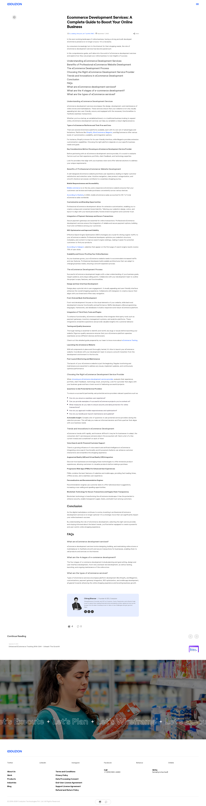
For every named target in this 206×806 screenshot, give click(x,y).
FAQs (70, 83)
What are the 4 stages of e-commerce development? (96, 90)
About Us (11, 771)
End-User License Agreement (69, 783)
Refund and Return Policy (67, 790)
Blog (9, 786)
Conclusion (73, 79)
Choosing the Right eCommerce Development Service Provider (100, 72)
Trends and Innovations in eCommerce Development (95, 75)
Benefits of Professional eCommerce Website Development (99, 64)
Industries (11, 783)
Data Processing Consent (67, 779)
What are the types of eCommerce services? (91, 94)
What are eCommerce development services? (91, 86)
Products (11, 779)
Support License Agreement (68, 786)
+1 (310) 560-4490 (112, 772)
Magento (109, 132)
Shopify (89, 132)
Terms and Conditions (65, 771)
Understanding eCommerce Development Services (94, 60)
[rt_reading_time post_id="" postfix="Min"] (81, 33)
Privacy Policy (62, 775)
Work (9, 775)
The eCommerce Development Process (88, 68)
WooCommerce (99, 132)
